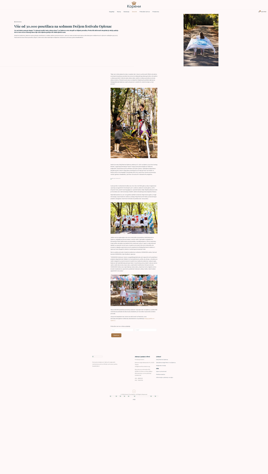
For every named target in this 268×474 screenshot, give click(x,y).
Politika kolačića (160, 374)
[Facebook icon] (133, 399)
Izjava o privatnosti (161, 371)
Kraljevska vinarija (161, 365)
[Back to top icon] (134, 391)
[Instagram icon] (134, 399)
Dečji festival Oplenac (162, 359)
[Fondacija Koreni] (134, 5)
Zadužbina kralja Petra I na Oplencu (166, 362)
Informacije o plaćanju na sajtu (164, 377)
